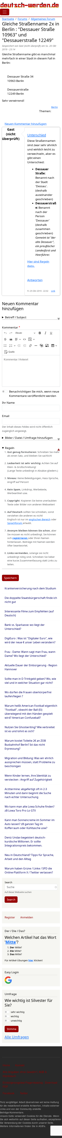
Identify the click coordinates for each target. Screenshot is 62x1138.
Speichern (10, 578)
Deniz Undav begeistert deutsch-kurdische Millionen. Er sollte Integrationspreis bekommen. (25, 841)
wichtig (15, 1016)
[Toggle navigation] (4, 12)
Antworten (34, 280)
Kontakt (19, 1065)
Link (53, 291)
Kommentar (10, 327)
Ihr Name (8, 403)
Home (6, 1065)
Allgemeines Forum (43, 19)
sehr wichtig (17, 1012)
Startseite (8, 19)
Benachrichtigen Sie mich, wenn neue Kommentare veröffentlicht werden (34, 394)
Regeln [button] (9, 448)
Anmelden (26, 917)
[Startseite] (29, 5)
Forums (22, 19)
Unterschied (36, 135)
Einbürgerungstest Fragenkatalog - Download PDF (30, 1084)
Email (5, 416)
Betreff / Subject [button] (15, 317)
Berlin (54, 107)
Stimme (11, 1029)
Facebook (9, 1093)
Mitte (10, 942)
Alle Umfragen (17, 1037)
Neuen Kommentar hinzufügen (26, 124)
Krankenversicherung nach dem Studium (30, 588)
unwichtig (16, 1020)
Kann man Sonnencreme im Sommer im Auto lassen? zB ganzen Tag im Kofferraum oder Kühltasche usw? (30, 824)
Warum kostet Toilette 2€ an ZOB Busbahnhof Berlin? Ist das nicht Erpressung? (25, 744)
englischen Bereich (39, 519)
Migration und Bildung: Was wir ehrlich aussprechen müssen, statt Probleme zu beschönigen (30, 762)
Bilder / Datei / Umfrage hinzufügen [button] (29, 438)
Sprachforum (15, 523)
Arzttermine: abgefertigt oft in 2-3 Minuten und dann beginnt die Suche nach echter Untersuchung (28, 793)
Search (8, 882)
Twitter (24, 1093)
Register (10, 917)
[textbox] (31, 371)
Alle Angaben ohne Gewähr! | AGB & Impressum (25, 1074)
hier (30, 960)
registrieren (20, 538)
